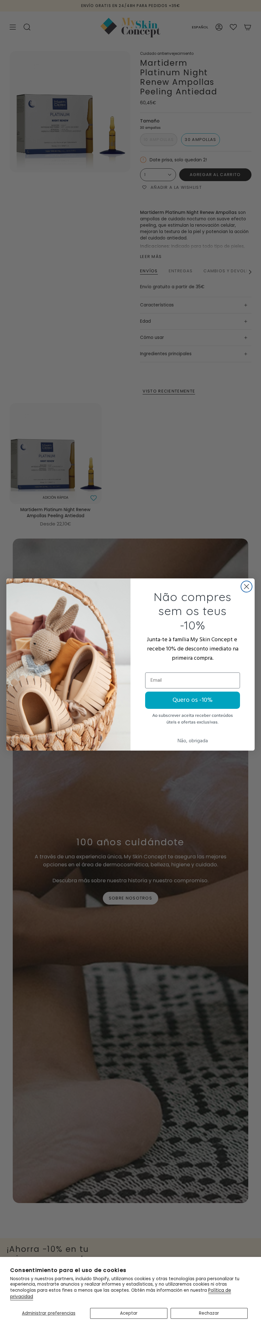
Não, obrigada (193, 741)
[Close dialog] (246, 586)
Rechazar (209, 1313)
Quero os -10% (193, 700)
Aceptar (129, 1313)
